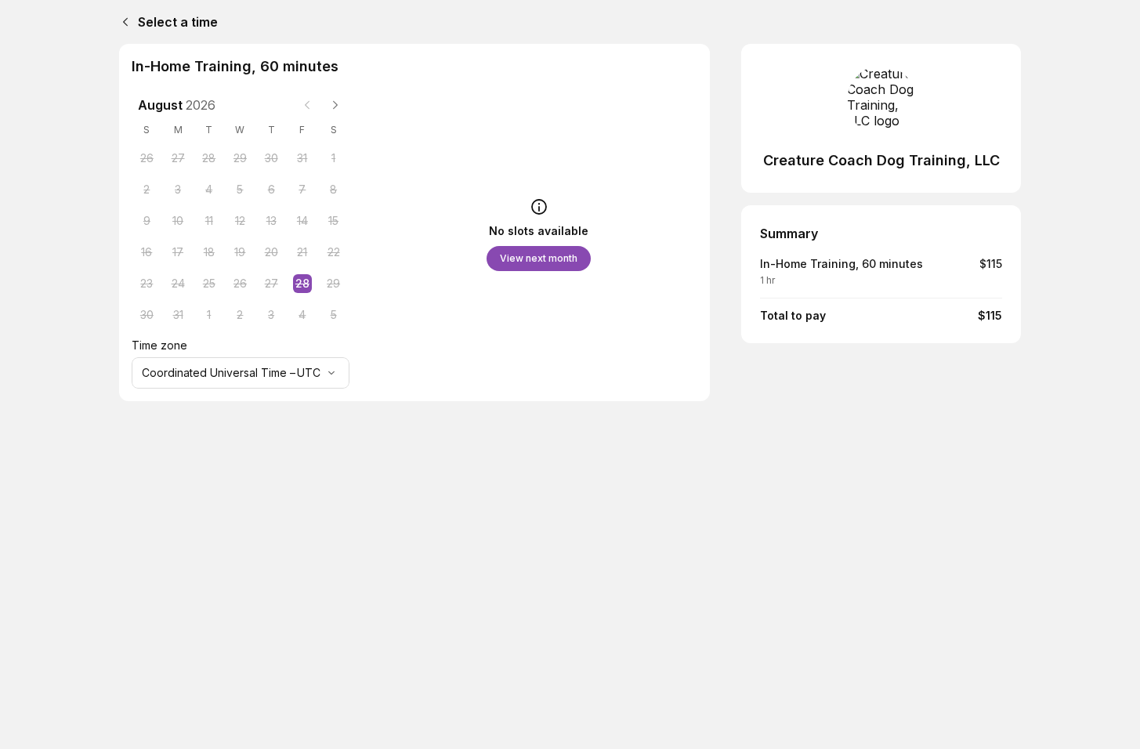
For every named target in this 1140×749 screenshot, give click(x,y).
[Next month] (335, 105)
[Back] (122, 22)
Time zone (159, 345)
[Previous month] (307, 105)
